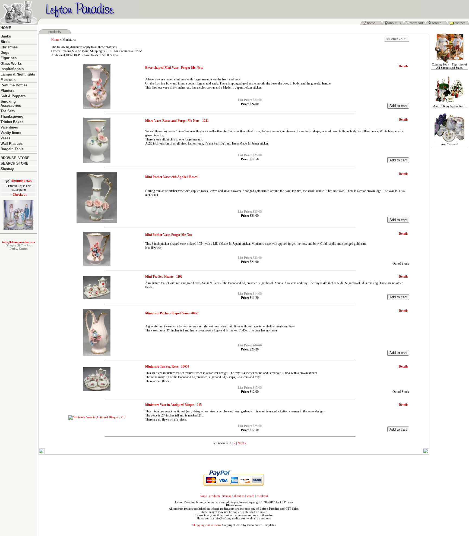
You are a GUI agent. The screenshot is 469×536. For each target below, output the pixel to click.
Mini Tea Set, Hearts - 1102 (163, 276)
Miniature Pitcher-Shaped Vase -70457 (172, 313)
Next (240, 443)
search (250, 495)
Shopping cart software (206, 524)
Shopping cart (21, 180)
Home (55, 40)
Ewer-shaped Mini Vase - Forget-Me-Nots (174, 68)
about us (239, 495)
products (214, 495)
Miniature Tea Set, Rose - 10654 (167, 366)
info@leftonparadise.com (18, 242)
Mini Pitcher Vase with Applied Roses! (171, 177)
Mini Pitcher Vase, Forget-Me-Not (168, 235)
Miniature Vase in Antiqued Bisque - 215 (173, 405)
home (203, 495)
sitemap (227, 495)
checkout (262, 495)
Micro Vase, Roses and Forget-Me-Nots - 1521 (177, 121)
